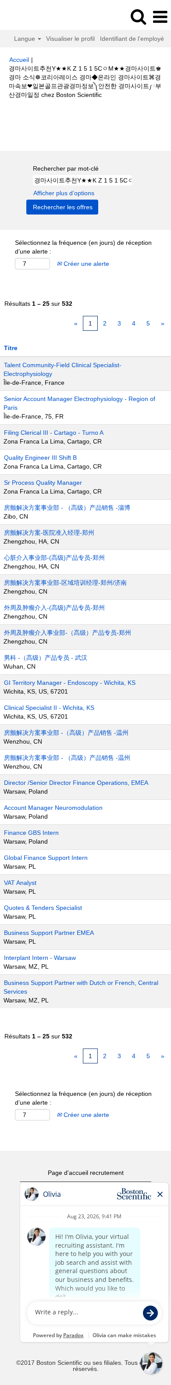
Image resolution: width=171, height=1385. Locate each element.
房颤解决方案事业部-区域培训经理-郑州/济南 (65, 582)
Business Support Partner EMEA (49, 932)
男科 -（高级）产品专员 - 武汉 (45, 657)
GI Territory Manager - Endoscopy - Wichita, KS (69, 682)
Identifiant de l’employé (132, 38)
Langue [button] (25, 38)
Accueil (19, 59)
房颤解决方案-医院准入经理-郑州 (49, 532)
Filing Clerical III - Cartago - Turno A (53, 432)
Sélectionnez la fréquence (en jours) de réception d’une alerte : (83, 247)
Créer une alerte (85, 263)
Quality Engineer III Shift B (40, 457)
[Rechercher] (138, 16)
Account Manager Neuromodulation (53, 807)
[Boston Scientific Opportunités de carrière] (31, 17)
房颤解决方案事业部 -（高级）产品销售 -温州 (66, 732)
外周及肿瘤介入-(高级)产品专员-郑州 (54, 607)
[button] (160, 16)
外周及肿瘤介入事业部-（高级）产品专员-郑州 (67, 632)
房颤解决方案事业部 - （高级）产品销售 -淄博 (67, 507)
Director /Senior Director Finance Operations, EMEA (76, 782)
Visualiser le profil (70, 38)
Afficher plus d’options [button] (63, 193)
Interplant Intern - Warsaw (40, 957)
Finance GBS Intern (31, 832)
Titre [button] (11, 347)
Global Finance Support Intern (46, 857)
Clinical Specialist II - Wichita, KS (49, 707)
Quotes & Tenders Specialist (43, 907)
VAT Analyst (20, 882)
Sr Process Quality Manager (43, 482)
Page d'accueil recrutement (86, 1172)
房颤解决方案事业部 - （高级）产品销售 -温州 (67, 757)
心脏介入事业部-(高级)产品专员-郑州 (54, 557)
